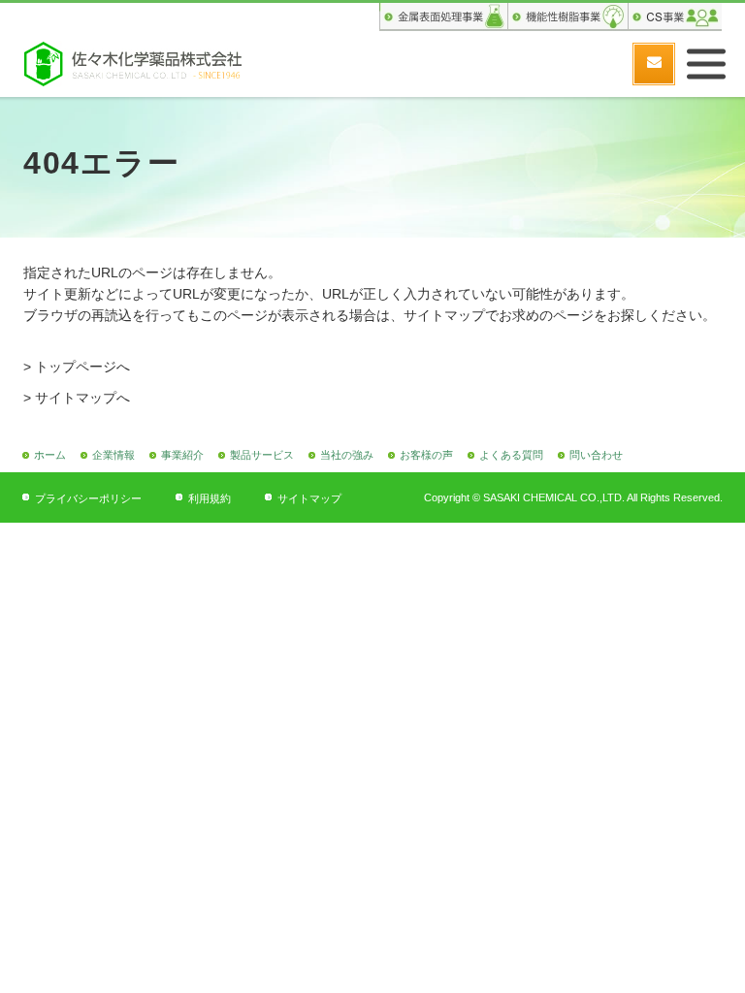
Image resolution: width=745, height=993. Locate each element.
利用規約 (209, 498)
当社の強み (346, 455)
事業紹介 (182, 455)
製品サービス (262, 455)
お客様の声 (426, 455)
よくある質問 (511, 455)
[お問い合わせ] (653, 64)
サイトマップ (309, 498)
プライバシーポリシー (88, 498)
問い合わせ (596, 455)
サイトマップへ (82, 397)
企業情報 (113, 455)
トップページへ (82, 366)
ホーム (50, 455)
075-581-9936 (605, 63)
